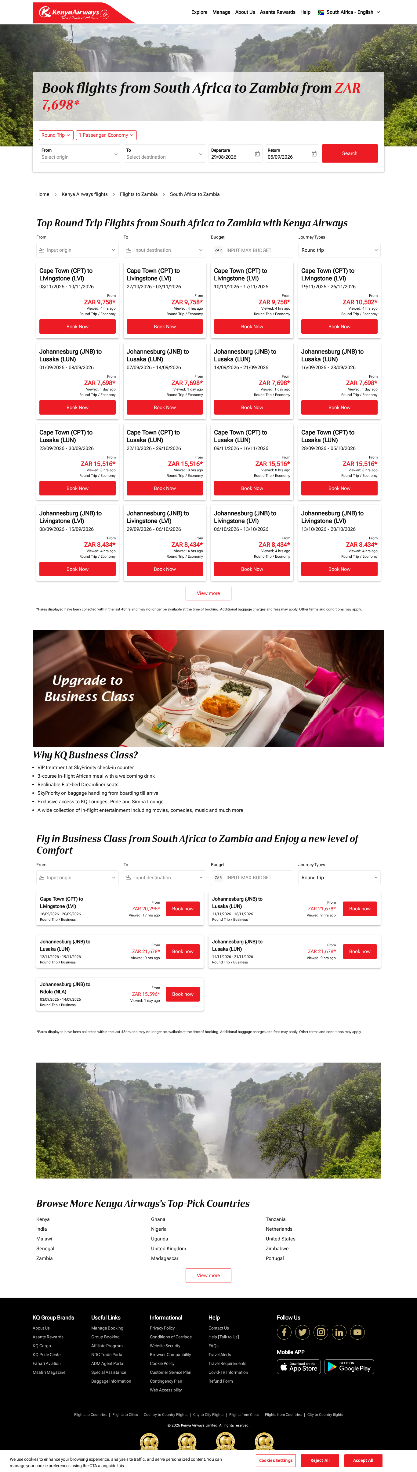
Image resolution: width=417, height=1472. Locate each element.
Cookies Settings (275, 1460)
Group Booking (105, 1336)
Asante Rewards (278, 12)
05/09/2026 (280, 157)
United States (281, 1239)
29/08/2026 (223, 157)
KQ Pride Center (47, 1354)
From (47, 150)
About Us (245, 12)
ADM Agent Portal (107, 1363)
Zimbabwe (277, 1248)
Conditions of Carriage (171, 1336)
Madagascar (164, 1258)
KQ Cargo (42, 1345)
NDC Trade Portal (107, 1354)
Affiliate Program (107, 1345)
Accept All (363, 1460)
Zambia (44, 1258)
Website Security (165, 1345)
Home (42, 194)
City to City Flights (208, 1415)
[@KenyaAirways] (302, 1332)
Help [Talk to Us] (224, 1336)
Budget (217, 237)
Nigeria (159, 1229)
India (41, 1229)
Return (274, 150)
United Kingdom (168, 1248)
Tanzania (276, 1219)
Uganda (159, 1239)
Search (349, 153)
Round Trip (53, 135)
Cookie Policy (162, 1363)
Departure (220, 150)
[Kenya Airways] (284, 1332)
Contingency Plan (166, 1381)
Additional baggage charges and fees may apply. (259, 609)
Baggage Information (111, 1381)
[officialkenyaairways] (321, 1332)
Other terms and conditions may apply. (330, 609)
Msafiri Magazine (49, 1372)
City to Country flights (325, 1415)
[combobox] (77, 157)
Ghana (158, 1219)
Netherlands (279, 1229)
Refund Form (221, 1381)
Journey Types (311, 237)
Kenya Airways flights (85, 194)
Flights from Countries (283, 1415)
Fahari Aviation (47, 1363)
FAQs (214, 1345)
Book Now (78, 326)
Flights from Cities (244, 1415)
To (128, 150)
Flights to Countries (90, 1415)
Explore (199, 12)
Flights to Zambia (139, 194)
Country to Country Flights (165, 1415)
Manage (221, 12)
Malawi (44, 1239)
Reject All (320, 1460)
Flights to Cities (125, 1415)
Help (305, 12)
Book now (183, 909)
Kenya (43, 1219)
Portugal (275, 1258)
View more (208, 1275)
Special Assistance (108, 1372)
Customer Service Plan (170, 1372)
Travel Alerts (220, 1354)
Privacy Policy (162, 1328)
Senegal (45, 1248)
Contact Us (219, 1328)
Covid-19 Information (228, 1372)
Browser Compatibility (170, 1354)
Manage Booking (107, 1328)
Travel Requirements (227, 1363)
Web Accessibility (166, 1389)
